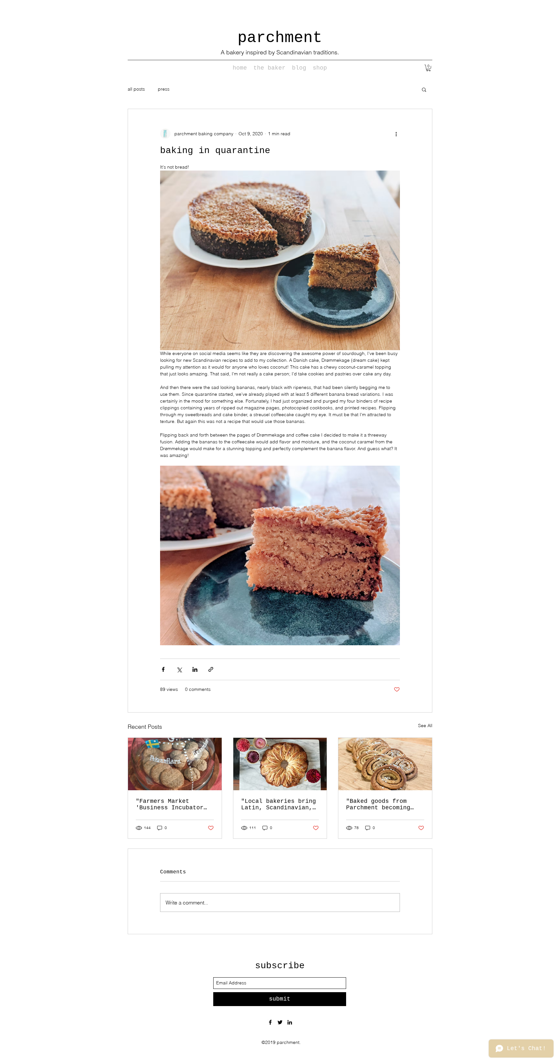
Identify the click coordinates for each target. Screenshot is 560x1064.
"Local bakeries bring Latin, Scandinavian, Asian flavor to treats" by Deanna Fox (278, 804)
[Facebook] (270, 1022)
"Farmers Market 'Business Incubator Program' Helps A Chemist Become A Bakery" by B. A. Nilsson (170, 804)
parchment (280, 38)
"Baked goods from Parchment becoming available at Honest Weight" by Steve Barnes (380, 804)
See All (425, 725)
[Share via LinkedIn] (195, 669)
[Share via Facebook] (163, 669)
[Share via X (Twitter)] (179, 669)
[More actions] (396, 134)
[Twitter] (280, 1022)
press (163, 89)
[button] (428, 68)
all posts (136, 89)
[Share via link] (211, 669)
